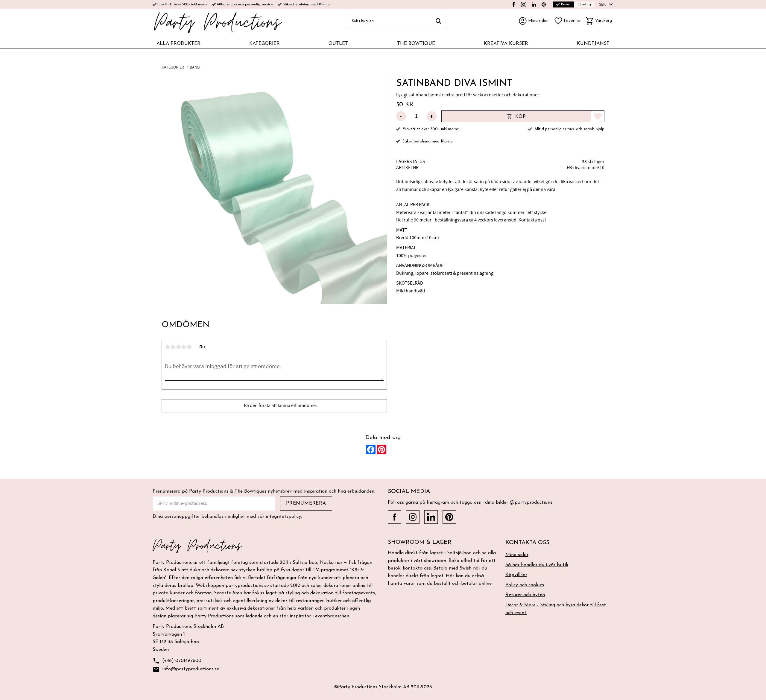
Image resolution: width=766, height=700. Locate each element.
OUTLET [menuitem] (338, 43)
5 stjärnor (189, 347)
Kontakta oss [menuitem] (527, 543)
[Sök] (438, 21)
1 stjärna (167, 347)
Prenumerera (306, 503)
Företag (584, 4)
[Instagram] (523, 4)
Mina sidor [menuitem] (516, 554)
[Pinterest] (543, 4)
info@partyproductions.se (186, 669)
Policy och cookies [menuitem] (524, 585)
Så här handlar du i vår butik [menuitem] (536, 565)
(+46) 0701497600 (177, 660)
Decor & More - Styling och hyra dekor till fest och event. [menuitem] (555, 609)
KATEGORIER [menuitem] (264, 43)
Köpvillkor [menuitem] (516, 575)
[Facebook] (513, 4)
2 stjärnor (173, 347)
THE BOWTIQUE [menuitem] (416, 43)
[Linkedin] (533, 4)
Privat (563, 4)
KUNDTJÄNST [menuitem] (593, 43)
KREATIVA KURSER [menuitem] (506, 43)
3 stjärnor (178, 347)
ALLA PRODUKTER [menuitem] (178, 43)
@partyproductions (531, 502)
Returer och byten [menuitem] (525, 595)
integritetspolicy (283, 516)
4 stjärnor (183, 347)
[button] (567, 21)
